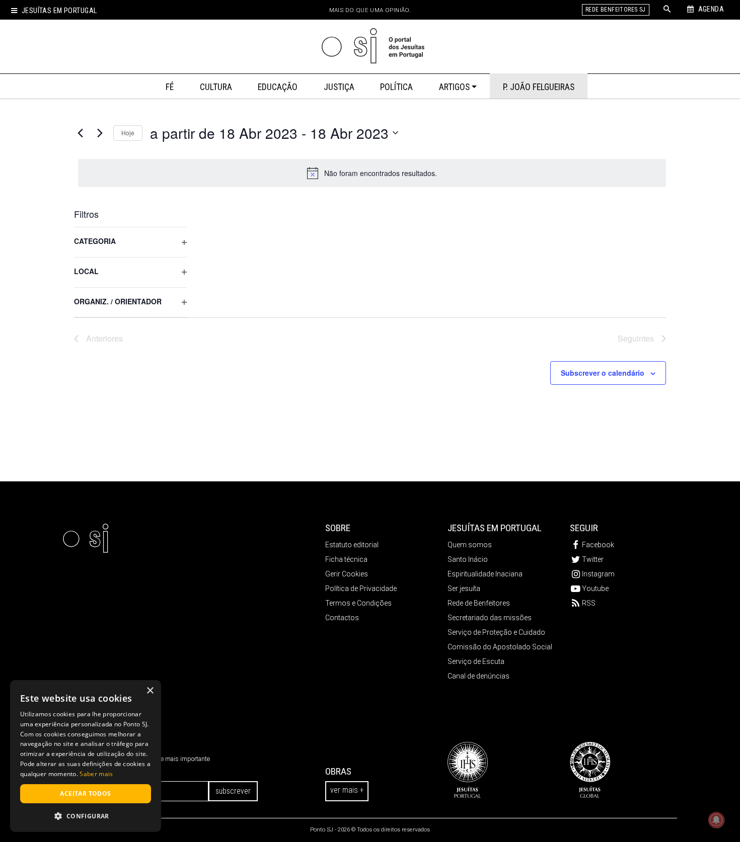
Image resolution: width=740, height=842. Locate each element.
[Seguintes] (100, 133)
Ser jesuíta (464, 588)
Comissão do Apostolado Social (500, 647)
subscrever (233, 791)
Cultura (216, 87)
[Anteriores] (80, 133)
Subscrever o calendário (602, 373)
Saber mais (96, 774)
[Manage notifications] (716, 820)
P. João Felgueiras (538, 87)
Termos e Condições (358, 603)
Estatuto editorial (352, 545)
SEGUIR (584, 528)
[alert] (372, 173)
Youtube (595, 588)
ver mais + (346, 790)
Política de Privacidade (361, 588)
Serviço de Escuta (476, 661)
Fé (170, 87)
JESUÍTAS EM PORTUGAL (495, 528)
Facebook (598, 545)
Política (396, 87)
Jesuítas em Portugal (59, 11)
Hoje (127, 132)
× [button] (150, 691)
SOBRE (337, 528)
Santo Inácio (468, 559)
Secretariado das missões (490, 618)
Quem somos (470, 545)
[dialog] (85, 756)
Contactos (342, 618)
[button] (85, 816)
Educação (278, 87)
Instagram (598, 574)
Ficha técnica (346, 559)
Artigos (454, 87)
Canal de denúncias (478, 676)
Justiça (339, 87)
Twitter (593, 559)
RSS (589, 603)
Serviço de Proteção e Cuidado (496, 632)
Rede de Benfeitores (479, 603)
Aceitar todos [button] (85, 793)
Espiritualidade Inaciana (485, 574)
